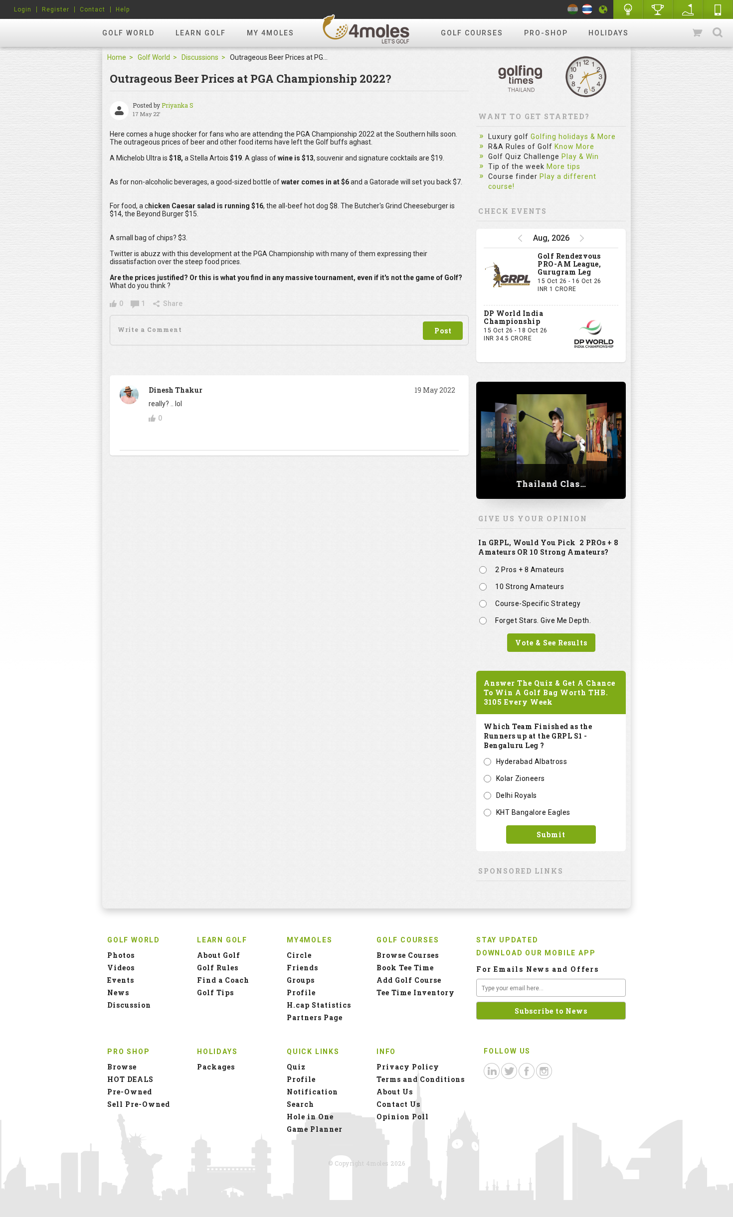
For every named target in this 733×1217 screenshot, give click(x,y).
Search (717, 32)
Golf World (128, 33)
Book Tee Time (405, 967)
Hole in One (658, 9)
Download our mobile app (535, 953)
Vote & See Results (551, 642)
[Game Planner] (688, 9)
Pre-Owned (129, 1091)
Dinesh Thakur (175, 390)
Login (22, 9)
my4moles (366, 29)
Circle (299, 955)
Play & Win (580, 156)
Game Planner (315, 1129)
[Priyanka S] (119, 110)
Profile (301, 992)
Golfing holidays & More (573, 137)
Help (123, 9)
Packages (216, 1066)
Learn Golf (201, 33)
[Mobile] (718, 9)
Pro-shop (546, 33)
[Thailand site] (587, 9)
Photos (121, 955)
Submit (551, 834)
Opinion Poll (402, 1116)
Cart (698, 32)
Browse (122, 1066)
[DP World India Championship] (593, 333)
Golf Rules (217, 967)
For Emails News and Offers (537, 969)
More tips (563, 166)
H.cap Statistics (319, 1005)
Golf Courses (472, 33)
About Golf (218, 955)
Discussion (129, 1005)
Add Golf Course (408, 980)
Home (116, 57)
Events (120, 980)
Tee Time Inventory (415, 992)
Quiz (296, 1066)
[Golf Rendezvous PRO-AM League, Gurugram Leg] (508, 276)
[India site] (572, 9)
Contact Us (398, 1104)
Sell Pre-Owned (138, 1104)
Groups (301, 980)
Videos (121, 967)
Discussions (200, 57)
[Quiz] (628, 9)
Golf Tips (215, 992)
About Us (394, 1091)
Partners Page (315, 1017)
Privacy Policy (407, 1066)
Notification (312, 1091)
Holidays (608, 33)
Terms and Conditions (420, 1079)
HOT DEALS (130, 1079)
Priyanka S (177, 105)
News (118, 992)
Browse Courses (407, 955)
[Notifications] (603, 9)
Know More (574, 147)
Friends (302, 967)
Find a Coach (223, 980)
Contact (92, 9)
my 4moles (270, 33)
